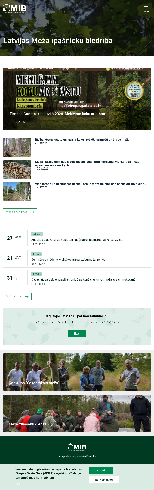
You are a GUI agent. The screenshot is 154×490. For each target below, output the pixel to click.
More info (21, 484)
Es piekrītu (101, 470)
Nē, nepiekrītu (104, 479)
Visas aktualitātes (16, 211)
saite (77, 372)
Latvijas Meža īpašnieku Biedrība (77, 456)
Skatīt (77, 333)
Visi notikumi (13, 296)
